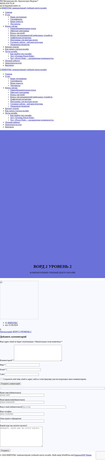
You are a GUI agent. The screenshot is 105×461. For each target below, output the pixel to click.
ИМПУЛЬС (13, 323)
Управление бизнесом (19, 44)
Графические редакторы (20, 38)
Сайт (2, 374)
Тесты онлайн (11, 51)
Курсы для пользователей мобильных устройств (31, 35)
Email (3, 369)
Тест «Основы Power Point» (22, 56)
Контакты (9, 65)
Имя (2, 365)
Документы (15, 24)
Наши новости (16, 21)
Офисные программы (19, 31)
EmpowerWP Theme (82, 455)
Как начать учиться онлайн (17, 49)
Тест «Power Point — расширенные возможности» (32, 58)
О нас (7, 15)
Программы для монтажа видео (24, 40)
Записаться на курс (13, 63)
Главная (8, 12)
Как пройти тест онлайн (21, 54)
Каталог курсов (12, 47)
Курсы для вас (11, 26)
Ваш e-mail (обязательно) (11, 407)
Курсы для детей (17, 33)
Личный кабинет (12, 61)
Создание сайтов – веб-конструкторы (26, 42)
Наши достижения (18, 17)
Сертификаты (16, 19)
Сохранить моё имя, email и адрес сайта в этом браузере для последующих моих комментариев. (44, 379)
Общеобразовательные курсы (23, 28)
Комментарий (7, 360)
